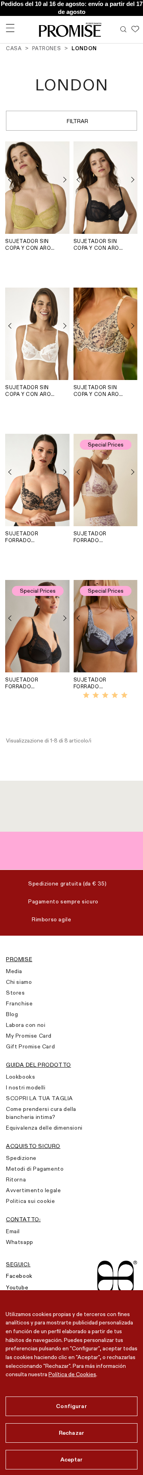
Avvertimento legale (33, 1190)
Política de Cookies (72, 1374)
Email (13, 1231)
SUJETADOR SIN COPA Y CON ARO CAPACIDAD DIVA (28, 244)
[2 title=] (96, 695)
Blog (12, 1014)
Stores (15, 992)
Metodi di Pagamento (35, 1168)
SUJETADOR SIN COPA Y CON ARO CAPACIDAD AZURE (96, 391)
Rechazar (71, 1432)
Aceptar (71, 1459)
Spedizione (21, 1158)
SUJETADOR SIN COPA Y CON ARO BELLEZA (28, 391)
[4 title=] (115, 695)
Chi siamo (19, 981)
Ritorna (16, 1179)
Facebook (19, 1275)
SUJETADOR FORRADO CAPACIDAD (21, 537)
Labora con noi (25, 1024)
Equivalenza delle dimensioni (44, 1127)
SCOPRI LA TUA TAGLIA (39, 1098)
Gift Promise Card (30, 1046)
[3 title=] (105, 695)
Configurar (71, 1406)
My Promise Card (29, 1035)
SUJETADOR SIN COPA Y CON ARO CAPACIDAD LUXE (96, 244)
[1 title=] (86, 695)
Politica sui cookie (30, 1201)
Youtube (17, 1287)
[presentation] (13, 180)
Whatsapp (19, 1242)
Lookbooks (20, 1076)
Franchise (19, 1003)
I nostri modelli (26, 1087)
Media (14, 971)
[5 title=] (124, 695)
